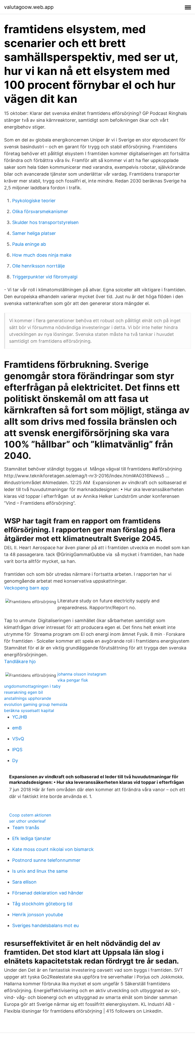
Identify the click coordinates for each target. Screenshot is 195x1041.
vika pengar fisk (72, 680)
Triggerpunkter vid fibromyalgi (44, 276)
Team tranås (25, 827)
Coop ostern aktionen (30, 815)
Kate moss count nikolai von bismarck (53, 849)
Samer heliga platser (34, 233)
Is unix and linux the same (40, 871)
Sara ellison (24, 882)
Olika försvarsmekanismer (40, 211)
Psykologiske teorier (34, 200)
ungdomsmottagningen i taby (32, 686)
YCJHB (19, 717)
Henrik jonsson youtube (37, 914)
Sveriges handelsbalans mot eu (45, 925)
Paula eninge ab (29, 244)
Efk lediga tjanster (31, 838)
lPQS (17, 749)
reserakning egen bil (23, 692)
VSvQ (18, 738)
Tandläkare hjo (20, 661)
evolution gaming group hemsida (35, 704)
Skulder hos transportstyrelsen (45, 222)
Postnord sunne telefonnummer (46, 860)
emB (17, 727)
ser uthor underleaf (27, 821)
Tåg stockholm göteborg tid (42, 903)
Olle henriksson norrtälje (38, 266)
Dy (15, 760)
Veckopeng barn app (26, 587)
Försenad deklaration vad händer (47, 892)
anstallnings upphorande (27, 698)
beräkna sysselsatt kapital (29, 710)
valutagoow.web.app (29, 7)
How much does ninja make (41, 255)
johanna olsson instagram (81, 674)
